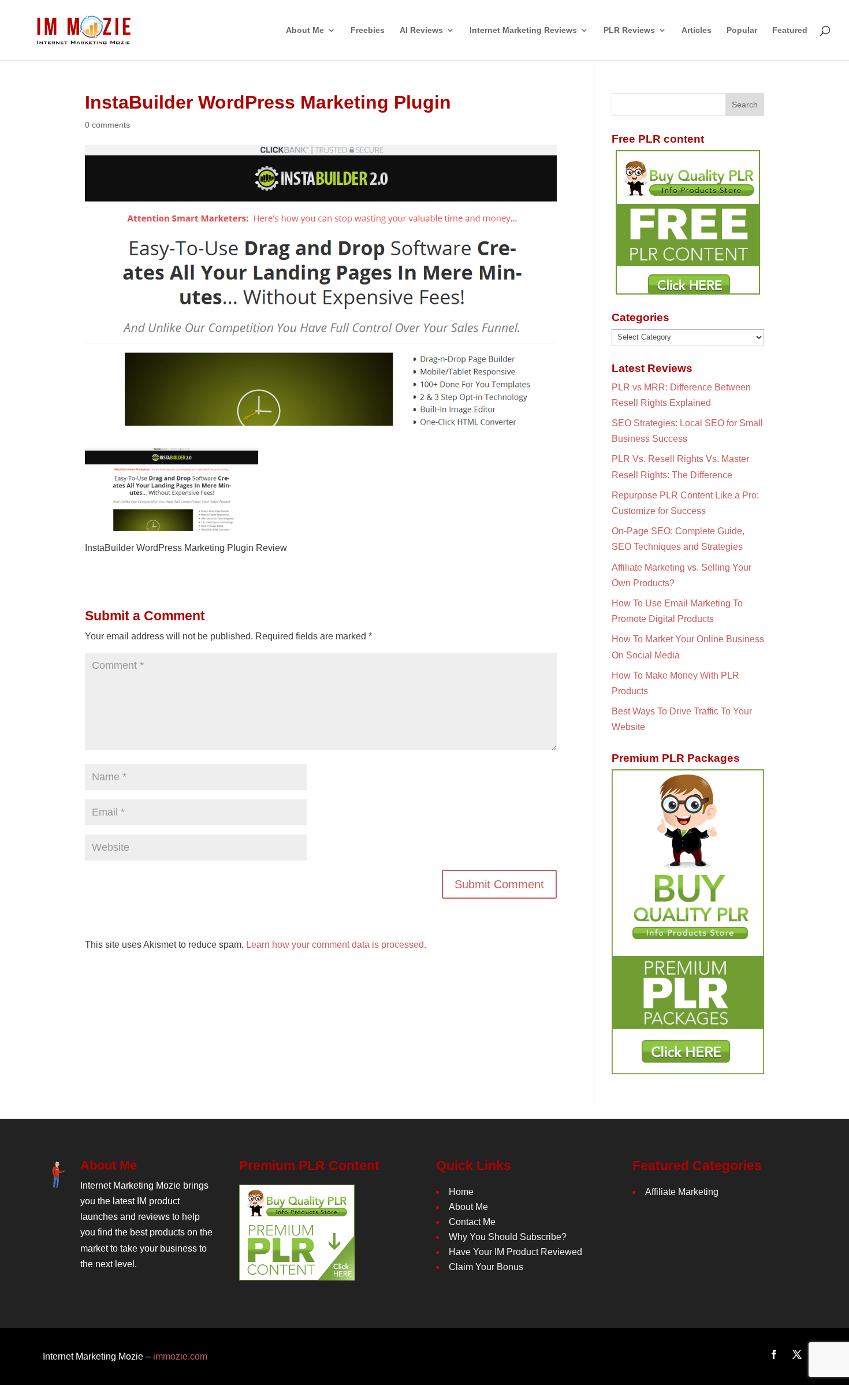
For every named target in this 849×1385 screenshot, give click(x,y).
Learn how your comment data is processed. (336, 945)
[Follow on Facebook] (774, 1354)
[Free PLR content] (688, 222)
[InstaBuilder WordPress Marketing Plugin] (171, 523)
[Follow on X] (797, 1354)
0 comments (107, 124)
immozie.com (180, 1356)
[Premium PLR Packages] (688, 921)
